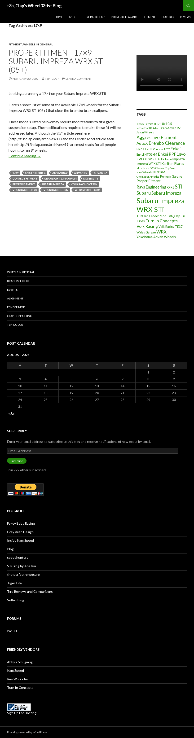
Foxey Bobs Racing (21, 523)
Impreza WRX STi (149, 164)
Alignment (15, 298)
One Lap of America (148, 176)
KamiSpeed (15, 670)
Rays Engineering (151, 187)
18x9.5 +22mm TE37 (148, 123)
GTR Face (165, 159)
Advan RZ (100, 172)
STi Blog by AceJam (21, 566)
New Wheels (144, 172)
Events (12, 289)
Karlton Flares (172, 163)
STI (178, 186)
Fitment (149, 16)
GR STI (152, 159)
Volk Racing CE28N (84, 184)
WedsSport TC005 (87, 189)
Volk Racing (147, 226)
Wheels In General (38, 44)
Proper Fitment (24, 184)
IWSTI (12, 631)
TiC (183, 216)
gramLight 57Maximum (60, 178)
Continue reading (25, 156)
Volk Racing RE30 (25, 189)
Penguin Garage (171, 176)
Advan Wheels (145, 132)
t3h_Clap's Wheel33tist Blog (34, 5)
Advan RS (80, 172)
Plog (10, 549)
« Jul (11, 413)
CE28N (148, 149)
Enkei (175, 148)
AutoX (142, 143)
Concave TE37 (161, 149)
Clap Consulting (19, 316)
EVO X (142, 159)
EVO (182, 154)
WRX (161, 231)
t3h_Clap (51, 78)
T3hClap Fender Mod (151, 216)
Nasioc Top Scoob (166, 168)
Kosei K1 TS (90, 178)
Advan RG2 (59, 172)
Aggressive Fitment (157, 137)
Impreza (178, 159)
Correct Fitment (25, 178)
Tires (141, 221)
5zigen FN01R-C (35, 172)
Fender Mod (16, 307)
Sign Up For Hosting (21, 713)
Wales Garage (146, 232)
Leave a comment (79, 78)
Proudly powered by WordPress (27, 732)
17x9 (15, 172)
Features (168, 16)
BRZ (139, 149)
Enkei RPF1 (168, 154)
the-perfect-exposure (23, 574)
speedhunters (17, 557)
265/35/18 (144, 128)
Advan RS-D (160, 128)
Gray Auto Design (20, 532)
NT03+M (159, 172)
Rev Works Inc (18, 679)
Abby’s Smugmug (20, 662)
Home (59, 16)
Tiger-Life (14, 583)
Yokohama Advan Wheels (156, 237)
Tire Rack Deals (94, 16)
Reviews (185, 16)
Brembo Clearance (124, 16)
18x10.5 (166, 124)
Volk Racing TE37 (56, 189)
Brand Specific (18, 281)
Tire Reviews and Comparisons (30, 591)
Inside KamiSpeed (20, 540)
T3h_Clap (173, 216)
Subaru (144, 193)
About (73, 16)
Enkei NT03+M (147, 154)
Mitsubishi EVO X (147, 168)
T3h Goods (15, 324)
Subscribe (17, 461)
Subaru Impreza (53, 184)
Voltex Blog (15, 600)
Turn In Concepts (162, 220)
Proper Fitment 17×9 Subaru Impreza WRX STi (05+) (57, 61)
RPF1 (170, 187)
